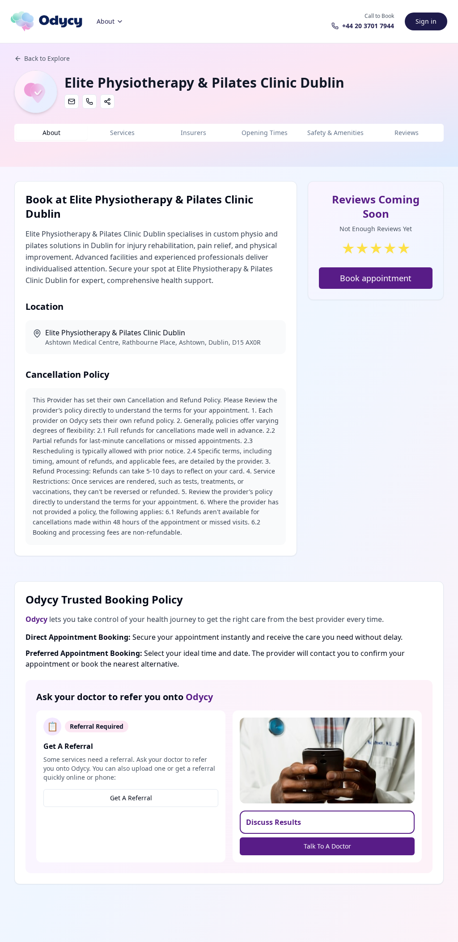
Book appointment (375, 278)
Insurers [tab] (193, 132)
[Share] (107, 101)
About (105, 21)
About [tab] (51, 132)
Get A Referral (131, 798)
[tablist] (229, 133)
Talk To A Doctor (327, 846)
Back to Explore (47, 58)
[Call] (89, 101)
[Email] (71, 101)
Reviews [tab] (406, 132)
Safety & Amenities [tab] (335, 132)
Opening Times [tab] (265, 132)
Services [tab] (122, 132)
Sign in (426, 21)
